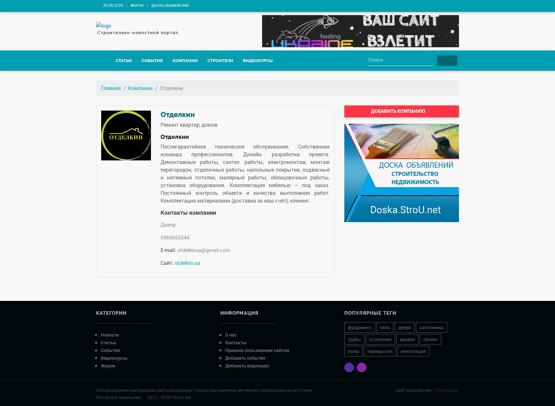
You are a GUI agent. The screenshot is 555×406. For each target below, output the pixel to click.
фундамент (360, 327)
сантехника (431, 327)
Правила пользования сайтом (257, 350)
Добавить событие (245, 358)
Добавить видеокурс (247, 366)
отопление (380, 339)
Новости (110, 335)
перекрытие (379, 351)
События (152, 60)
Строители (220, 60)
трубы (354, 339)
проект (430, 339)
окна (385, 327)
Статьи (124, 60)
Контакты (236, 342)
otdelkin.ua (187, 262)
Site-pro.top (447, 390)
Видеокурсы (258, 60)
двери (404, 327)
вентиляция (413, 351)
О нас (231, 335)
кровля (407, 339)
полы (353, 351)
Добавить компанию (398, 111)
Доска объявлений (170, 6)
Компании (185, 60)
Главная (111, 88)
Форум (137, 6)
